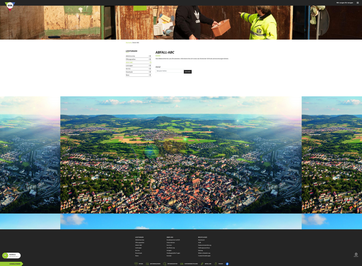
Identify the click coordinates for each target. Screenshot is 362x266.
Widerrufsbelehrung (204, 253)
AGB (199, 242)
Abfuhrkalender (155, 263)
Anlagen (169, 250)
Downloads (129, 72)
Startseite (129, 42)
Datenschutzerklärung (204, 245)
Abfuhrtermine (130, 56)
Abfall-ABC (129, 62)
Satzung (200, 250)
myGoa (141, 263)
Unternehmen (171, 242)
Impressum (201, 240)
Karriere (169, 245)
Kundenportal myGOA (173, 240)
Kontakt (169, 255)
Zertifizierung (171, 248)
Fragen (221, 263)
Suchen (187, 72)
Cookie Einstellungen (204, 255)
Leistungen (129, 65)
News (127, 75)
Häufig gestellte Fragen (173, 253)
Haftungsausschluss (204, 248)
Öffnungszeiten (130, 59)
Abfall (158, 67)
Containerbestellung (191, 263)
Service (128, 68)
